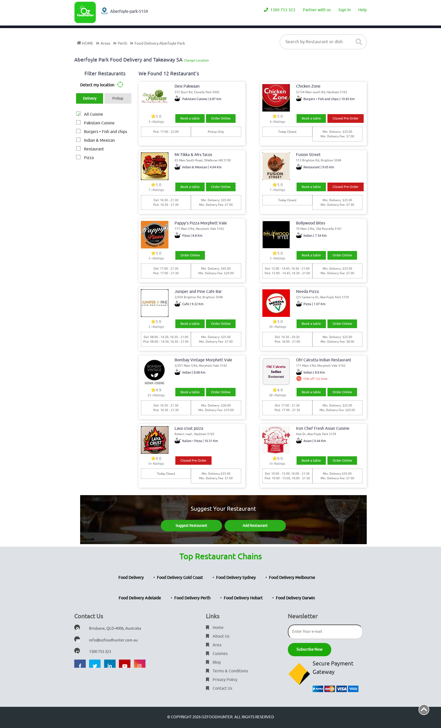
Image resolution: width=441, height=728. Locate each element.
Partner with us (317, 10)
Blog (216, 662)
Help (362, 10)
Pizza (89, 157)
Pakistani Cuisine (99, 123)
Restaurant (94, 149)
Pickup (117, 98)
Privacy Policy (224, 679)
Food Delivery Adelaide (140, 598)
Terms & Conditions (230, 671)
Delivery (89, 98)
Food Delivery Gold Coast (180, 577)
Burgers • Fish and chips (105, 131)
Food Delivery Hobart (243, 598)
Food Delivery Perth (192, 598)
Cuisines (220, 653)
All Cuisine (93, 114)
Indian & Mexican (99, 140)
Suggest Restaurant (191, 525)
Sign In (344, 10)
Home (218, 627)
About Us (220, 636)
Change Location (196, 60)
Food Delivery (131, 577)
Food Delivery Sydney (236, 577)
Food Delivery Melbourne (292, 577)
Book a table (190, 118)
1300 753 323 (282, 10)
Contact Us (222, 688)
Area (216, 645)
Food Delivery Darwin (295, 598)
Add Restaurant (255, 525)
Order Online (220, 118)
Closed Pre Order (346, 118)
